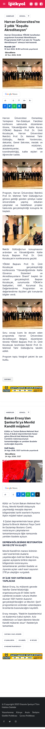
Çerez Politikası (27, 716)
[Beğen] (5, 100)
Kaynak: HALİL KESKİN (12, 634)
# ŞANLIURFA (9, 640)
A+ (24, 100)
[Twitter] (10, 721)
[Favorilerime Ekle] (13, 100)
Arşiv (27, 712)
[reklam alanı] (22, 388)
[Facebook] (4, 721)
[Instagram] (16, 721)
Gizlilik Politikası (9, 716)
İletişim (35, 712)
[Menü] (4, 4)
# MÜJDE (33, 640)
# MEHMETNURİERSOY (12, 646)
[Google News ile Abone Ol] (11, 94)
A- (30, 100)
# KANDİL (22, 640)
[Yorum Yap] (19, 100)
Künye (19, 712)
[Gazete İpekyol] (16, 4)
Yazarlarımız (8, 712)
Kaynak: (7, 379)
